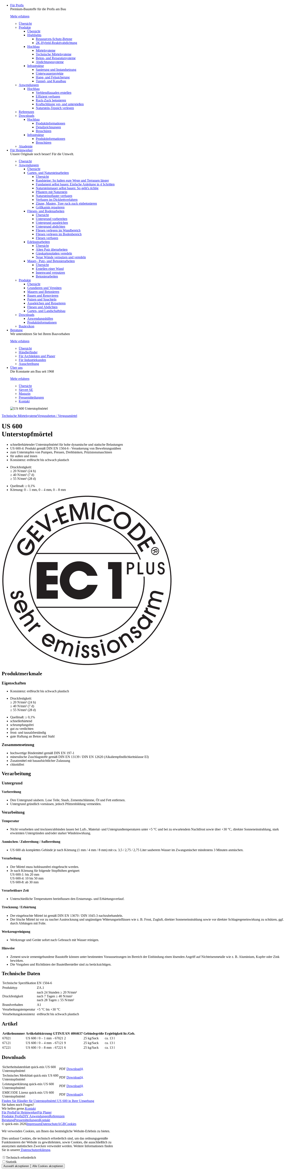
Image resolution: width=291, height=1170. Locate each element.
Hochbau (33, 46)
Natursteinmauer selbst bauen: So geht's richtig (67, 188)
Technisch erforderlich (21, 1157)
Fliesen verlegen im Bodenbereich (59, 234)
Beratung (16, 330)
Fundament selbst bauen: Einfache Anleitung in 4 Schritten (75, 184)
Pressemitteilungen (31, 397)
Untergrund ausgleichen (52, 222)
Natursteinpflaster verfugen (54, 196)
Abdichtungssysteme (50, 62)
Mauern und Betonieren (43, 292)
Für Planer (44, 1112)
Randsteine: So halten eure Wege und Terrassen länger (72, 180)
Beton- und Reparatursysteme (56, 58)
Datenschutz (49, 1124)
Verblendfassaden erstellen (53, 92)
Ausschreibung (29, 364)
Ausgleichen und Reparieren (46, 303)
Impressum (33, 1124)
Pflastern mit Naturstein (51, 192)
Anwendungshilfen (40, 318)
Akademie (26, 146)
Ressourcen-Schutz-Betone (54, 39)
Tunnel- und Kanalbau (51, 81)
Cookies (70, 1124)
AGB (61, 1124)
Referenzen (26, 112)
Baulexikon (26, 326)
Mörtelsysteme (45, 50)
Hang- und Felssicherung (53, 77)
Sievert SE (26, 390)
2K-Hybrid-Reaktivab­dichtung (56, 43)
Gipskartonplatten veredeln (54, 253)
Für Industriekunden (32, 360)
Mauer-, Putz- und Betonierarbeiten (51, 261)
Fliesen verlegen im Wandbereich (58, 230)
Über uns (16, 367)
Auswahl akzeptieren (16, 1166)
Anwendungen (29, 85)
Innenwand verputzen (50, 272)
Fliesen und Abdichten (42, 307)
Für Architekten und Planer (37, 356)
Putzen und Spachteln (41, 299)
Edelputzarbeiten (38, 242)
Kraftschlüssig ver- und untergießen (60, 104)
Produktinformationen (50, 123)
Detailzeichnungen (48, 127)
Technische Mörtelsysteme (53, 54)
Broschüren (43, 131)
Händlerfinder (28, 352)
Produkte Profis (12, 1116)
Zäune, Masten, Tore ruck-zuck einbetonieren (66, 203)
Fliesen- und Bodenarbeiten (45, 211)
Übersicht (25, 23)
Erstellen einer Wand (50, 268)
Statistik (11, 1162)
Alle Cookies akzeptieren (47, 1166)
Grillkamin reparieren (50, 207)
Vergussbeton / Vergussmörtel (57, 416)
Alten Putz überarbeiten (52, 249)
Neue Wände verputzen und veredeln (61, 257)
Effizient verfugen (48, 96)
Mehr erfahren (19, 16)
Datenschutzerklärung (35, 1150)
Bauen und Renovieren (42, 295)
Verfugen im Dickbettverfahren (57, 199)
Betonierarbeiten (47, 276)
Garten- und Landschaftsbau (46, 311)
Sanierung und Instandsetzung (56, 69)
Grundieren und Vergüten (44, 288)
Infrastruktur (35, 66)
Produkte (25, 27)
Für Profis (17, 5)
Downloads (26, 115)
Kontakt (24, 401)
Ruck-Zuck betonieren (51, 100)
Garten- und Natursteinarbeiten (48, 173)
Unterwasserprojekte (49, 73)
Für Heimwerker (21, 150)
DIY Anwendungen (36, 1116)
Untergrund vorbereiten (51, 219)
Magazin (24, 393)
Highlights (34, 35)
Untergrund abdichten (50, 226)
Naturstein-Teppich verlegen (55, 108)
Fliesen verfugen (47, 238)
